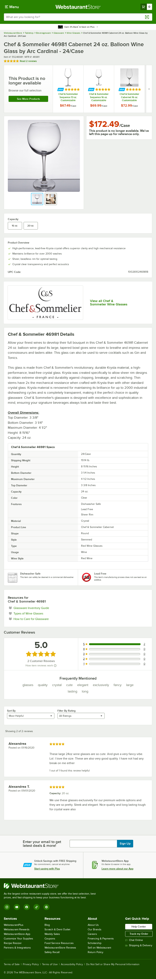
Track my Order (139, 933)
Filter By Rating (66, 710)
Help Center (138, 926)
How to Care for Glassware (43, 619)
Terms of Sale (12, 964)
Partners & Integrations (17, 947)
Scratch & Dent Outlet (57, 929)
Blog (47, 925)
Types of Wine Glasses (40, 613)
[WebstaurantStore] (51, 886)
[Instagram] (7, 907)
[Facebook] (27, 907)
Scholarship (94, 943)
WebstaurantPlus (13, 925)
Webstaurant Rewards (16, 929)
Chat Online (136, 940)
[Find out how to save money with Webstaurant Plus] (60, 89)
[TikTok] (36, 907)
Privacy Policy (31, 964)
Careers (92, 934)
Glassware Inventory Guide (43, 608)
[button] (37, 199)
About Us (93, 925)
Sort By (11, 710)
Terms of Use (50, 964)
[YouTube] (17, 907)
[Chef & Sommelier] (45, 302)
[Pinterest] (46, 907)
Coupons (50, 938)
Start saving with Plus (47, 868)
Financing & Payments (101, 938)
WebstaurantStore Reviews (60, 947)
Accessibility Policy (72, 964)
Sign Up (125, 843)
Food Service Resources (59, 943)
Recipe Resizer (13, 943)
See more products (28, 98)
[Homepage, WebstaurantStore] (78, 7)
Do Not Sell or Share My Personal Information (112, 964)
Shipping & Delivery (140, 945)
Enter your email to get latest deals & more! (42, 843)
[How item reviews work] (55, 665)
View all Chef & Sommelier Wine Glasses (108, 302)
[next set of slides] (149, 89)
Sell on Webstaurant (99, 947)
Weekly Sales (52, 934)
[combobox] (78, 17)
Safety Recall (52, 952)
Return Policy (95, 952)
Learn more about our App (117, 868)
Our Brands (94, 929)
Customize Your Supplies (18, 938)
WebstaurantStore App (17, 934)
